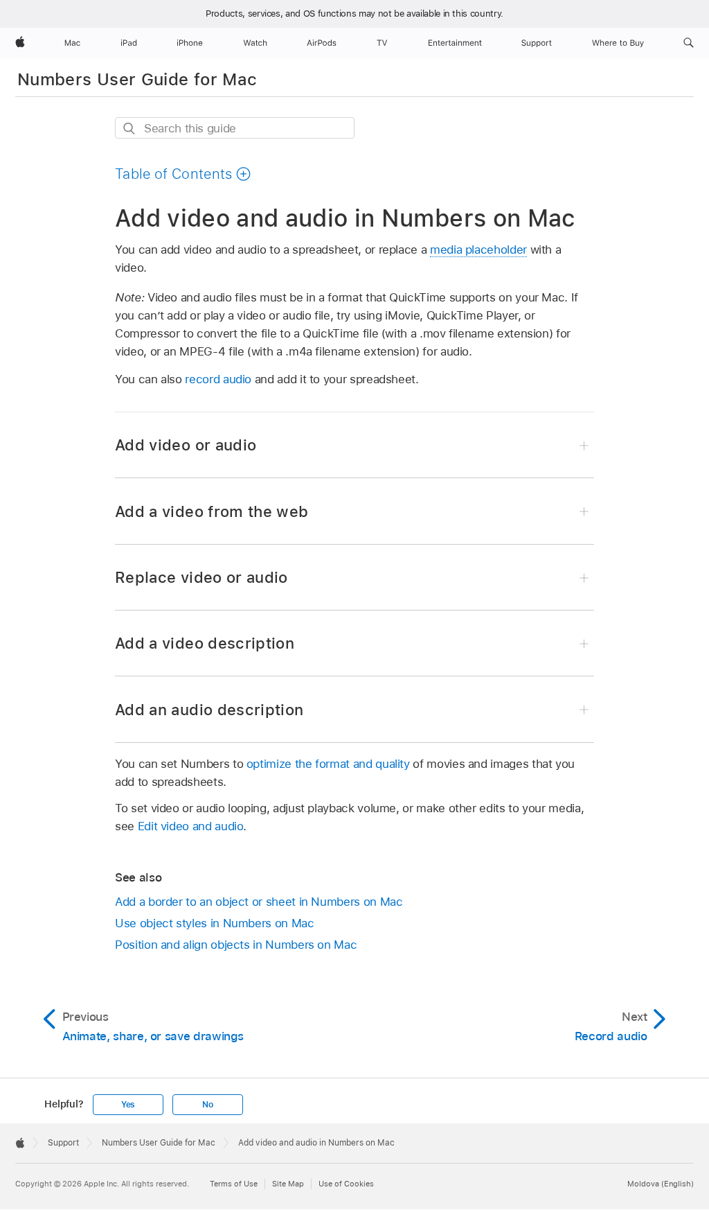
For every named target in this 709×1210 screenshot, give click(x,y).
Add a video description (204, 643)
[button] (688, 43)
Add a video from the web (211, 511)
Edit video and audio (191, 826)
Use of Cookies (346, 1184)
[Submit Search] (130, 128)
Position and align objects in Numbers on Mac (236, 945)
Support (63, 1143)
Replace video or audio (201, 577)
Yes (128, 1105)
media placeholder (478, 249)
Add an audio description (209, 710)
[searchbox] (234, 128)
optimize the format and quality (328, 764)
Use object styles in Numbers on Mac (214, 923)
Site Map (288, 1184)
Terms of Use (234, 1184)
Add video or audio (185, 445)
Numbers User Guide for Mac (137, 79)
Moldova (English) (660, 1184)
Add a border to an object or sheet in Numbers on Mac (258, 902)
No (207, 1105)
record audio (218, 379)
